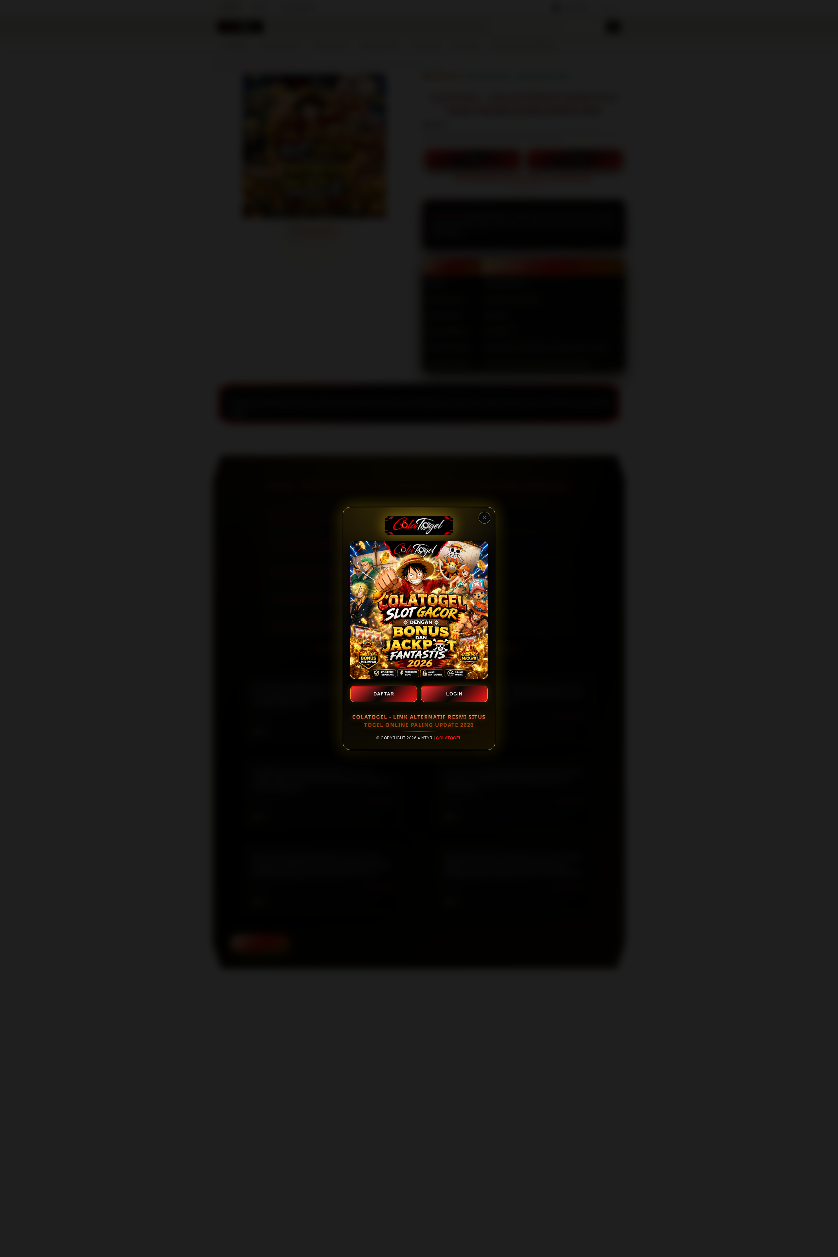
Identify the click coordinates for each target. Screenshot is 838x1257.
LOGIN (454, 693)
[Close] (484, 518)
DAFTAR (383, 693)
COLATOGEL (449, 738)
